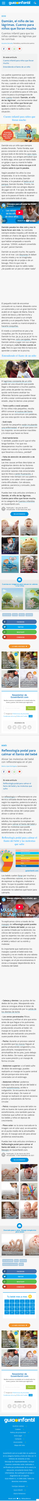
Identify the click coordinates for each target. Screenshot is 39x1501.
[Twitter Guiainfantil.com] (24, 727)
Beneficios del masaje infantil (28, 1215)
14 (12, 1309)
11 (27, 1305)
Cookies (18, 1429)
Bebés (4, 745)
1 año (32, 1305)
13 (7, 1309)
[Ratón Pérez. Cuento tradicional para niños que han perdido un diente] (10, 572)
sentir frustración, (23, 473)
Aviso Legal (18, 1436)
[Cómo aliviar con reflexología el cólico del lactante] (28, 1180)
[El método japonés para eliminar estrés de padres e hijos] (28, 1199)
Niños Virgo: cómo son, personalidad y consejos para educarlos (29, 683)
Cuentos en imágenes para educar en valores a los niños (20, 585)
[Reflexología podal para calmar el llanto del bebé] (10, 534)
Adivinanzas (7, 615)
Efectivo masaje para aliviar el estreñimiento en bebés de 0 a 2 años (9, 1212)
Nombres (23, 1261)
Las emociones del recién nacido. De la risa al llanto (28, 530)
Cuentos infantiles (26, 501)
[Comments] (20, 49)
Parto (16, 1261)
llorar (20, 875)
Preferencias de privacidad (21, 714)
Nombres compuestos (10, 1264)
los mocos (20, 1044)
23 (27, 1313)
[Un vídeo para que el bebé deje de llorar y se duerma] (28, 553)
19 (7, 1313)
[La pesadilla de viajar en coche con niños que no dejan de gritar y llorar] (10, 553)
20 (12, 1313)
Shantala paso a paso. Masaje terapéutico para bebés (19, 1231)
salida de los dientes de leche (19, 1010)
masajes (5, 924)
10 (22, 1305)
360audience (26, 1499)
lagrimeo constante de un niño (18, 381)
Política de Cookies (22, 716)
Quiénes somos (18, 1426)
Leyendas (29, 615)
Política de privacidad (18, 1432)
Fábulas (21, 615)
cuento (9, 97)
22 (22, 1313)
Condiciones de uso (9, 716)
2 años (32, 1313)
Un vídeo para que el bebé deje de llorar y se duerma (28, 549)
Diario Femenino (19, 1494)
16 (22, 1309)
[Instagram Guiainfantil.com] (19, 727)
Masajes (5, 1150)
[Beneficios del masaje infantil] (28, 1218)
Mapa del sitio (19, 1445)
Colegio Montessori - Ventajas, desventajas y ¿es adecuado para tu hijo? (28, 662)
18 (32, 1309)
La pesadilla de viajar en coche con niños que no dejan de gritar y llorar (9, 548)
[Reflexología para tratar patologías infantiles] (10, 1199)
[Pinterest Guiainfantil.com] (14, 727)
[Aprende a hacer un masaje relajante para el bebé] (10, 1180)
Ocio (4, 16)
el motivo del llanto (24, 411)
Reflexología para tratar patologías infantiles (8, 1195)
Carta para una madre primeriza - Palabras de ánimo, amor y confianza (10, 682)
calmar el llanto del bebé (23, 824)
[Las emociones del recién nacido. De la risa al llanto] (28, 534)
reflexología (9, 796)
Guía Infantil (18, 1490)
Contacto (18, 1439)
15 (17, 1309)
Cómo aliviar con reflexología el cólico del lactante (28, 1176)
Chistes (15, 615)
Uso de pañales (8, 1261)
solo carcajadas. (23, 339)
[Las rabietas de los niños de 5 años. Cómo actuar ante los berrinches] (28, 572)
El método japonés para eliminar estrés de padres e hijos (28, 1194)
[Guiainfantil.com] (19, 4)
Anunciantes (18, 1442)
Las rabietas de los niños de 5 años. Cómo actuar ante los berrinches (28, 566)
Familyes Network (18, 1486)
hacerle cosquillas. (10, 326)
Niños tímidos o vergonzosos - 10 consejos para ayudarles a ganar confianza (10, 663)
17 (27, 1309)
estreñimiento (13, 1087)
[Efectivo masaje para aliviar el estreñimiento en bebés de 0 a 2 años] (10, 1218)
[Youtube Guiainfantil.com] (29, 727)
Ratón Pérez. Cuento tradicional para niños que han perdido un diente (9, 565)
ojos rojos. (32, 154)
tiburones (24, 254)
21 (17, 1313)
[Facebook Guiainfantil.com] (9, 727)
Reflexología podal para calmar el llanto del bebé (9, 530)
